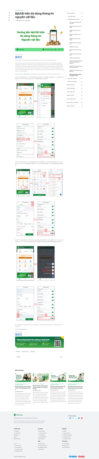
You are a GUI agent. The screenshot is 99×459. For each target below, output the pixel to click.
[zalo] (73, 418)
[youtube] (82, 418)
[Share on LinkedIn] (9, 20)
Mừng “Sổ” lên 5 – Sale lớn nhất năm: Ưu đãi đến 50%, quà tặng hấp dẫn (40, 387)
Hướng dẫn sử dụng (19, 10)
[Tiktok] (76, 418)
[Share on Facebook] (9, 13)
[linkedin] (79, 418)
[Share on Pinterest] (9, 18)
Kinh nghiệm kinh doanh (21, 384)
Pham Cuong (27, 20)
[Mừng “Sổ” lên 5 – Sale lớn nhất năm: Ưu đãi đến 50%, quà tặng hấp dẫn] (41, 377)
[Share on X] (9, 15)
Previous (18, 356)
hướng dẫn (18, 351)
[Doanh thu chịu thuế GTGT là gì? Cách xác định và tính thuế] (58, 377)
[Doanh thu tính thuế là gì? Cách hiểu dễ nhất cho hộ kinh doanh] (76, 377)
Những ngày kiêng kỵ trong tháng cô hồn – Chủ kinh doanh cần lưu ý (23, 388)
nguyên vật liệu (25, 351)
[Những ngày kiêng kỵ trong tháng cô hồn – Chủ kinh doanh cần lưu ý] (23, 377)
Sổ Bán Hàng (26, 74)
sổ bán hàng (32, 351)
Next (61, 356)
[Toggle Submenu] (82, 13)
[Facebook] (70, 418)
